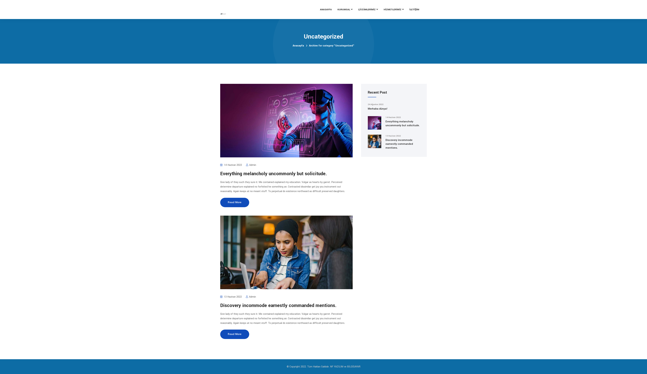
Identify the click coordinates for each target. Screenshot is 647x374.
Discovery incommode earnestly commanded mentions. (278, 305)
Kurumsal (343, 9)
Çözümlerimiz (367, 9)
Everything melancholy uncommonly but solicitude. (273, 174)
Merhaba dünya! (378, 109)
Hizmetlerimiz (392, 9)
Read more (235, 202)
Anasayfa (326, 9)
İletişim (414, 9)
